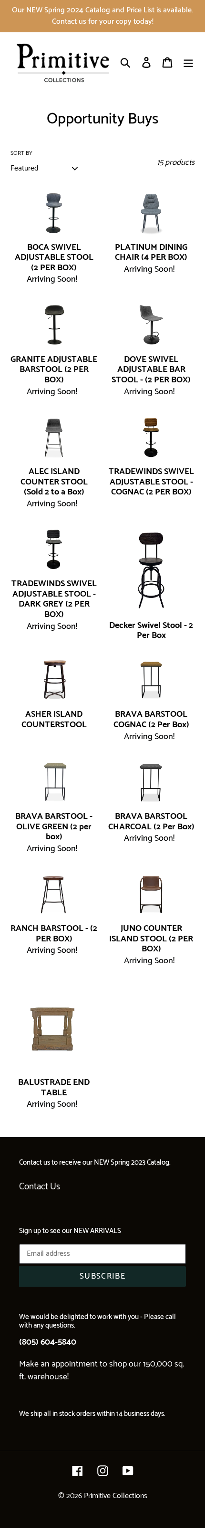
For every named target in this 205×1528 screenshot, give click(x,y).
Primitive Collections (115, 1496)
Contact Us (39, 1186)
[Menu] (188, 62)
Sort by (21, 153)
